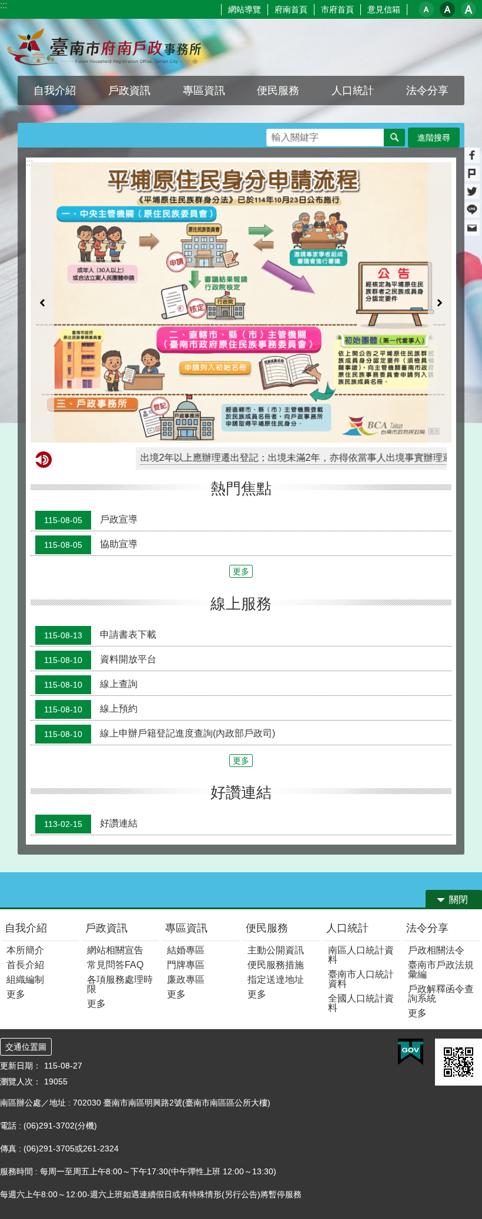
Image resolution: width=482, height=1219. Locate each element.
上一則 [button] (42, 302)
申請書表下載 (100, 634)
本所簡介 (25, 950)
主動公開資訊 (275, 950)
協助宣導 (91, 545)
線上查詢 (91, 684)
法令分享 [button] (427, 90)
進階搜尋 (433, 137)
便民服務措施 (275, 965)
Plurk (472, 173)
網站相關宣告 (115, 950)
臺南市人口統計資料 (361, 979)
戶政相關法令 (436, 950)
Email (472, 228)
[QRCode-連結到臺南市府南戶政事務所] (458, 1062)
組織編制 (25, 979)
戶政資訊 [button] (129, 90)
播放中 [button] (431, 174)
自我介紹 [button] (55, 90)
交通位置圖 (25, 1046)
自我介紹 (26, 928)
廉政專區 (186, 979)
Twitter (472, 191)
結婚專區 (186, 950)
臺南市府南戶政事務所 (103, 47)
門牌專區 (186, 965)
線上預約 (91, 709)
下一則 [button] (439, 302)
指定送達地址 (275, 979)
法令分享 (427, 928)
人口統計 (347, 928)
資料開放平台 (100, 659)
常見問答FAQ (115, 965)
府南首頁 (291, 9)
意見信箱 (383, 9)
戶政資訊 (106, 928)
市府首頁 (337, 9)
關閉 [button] (458, 900)
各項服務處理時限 (120, 984)
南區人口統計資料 (361, 955)
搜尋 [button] (394, 137)
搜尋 (275, 134)
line (472, 209)
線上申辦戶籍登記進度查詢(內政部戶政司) (159, 733)
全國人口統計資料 (361, 1003)
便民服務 (267, 928)
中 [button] (447, 9)
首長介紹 (25, 965)
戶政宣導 (91, 520)
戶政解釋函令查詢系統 (441, 993)
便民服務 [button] (278, 90)
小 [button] (426, 9)
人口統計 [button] (353, 90)
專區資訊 (186, 928)
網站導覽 (244, 9)
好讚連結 (91, 823)
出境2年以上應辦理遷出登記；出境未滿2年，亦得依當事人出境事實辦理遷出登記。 (276, 458)
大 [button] (468, 9)
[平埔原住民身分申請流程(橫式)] (241, 302)
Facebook (472, 155)
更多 (241, 571)
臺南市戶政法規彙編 (441, 969)
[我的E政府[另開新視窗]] (410, 1052)
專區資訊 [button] (204, 90)
